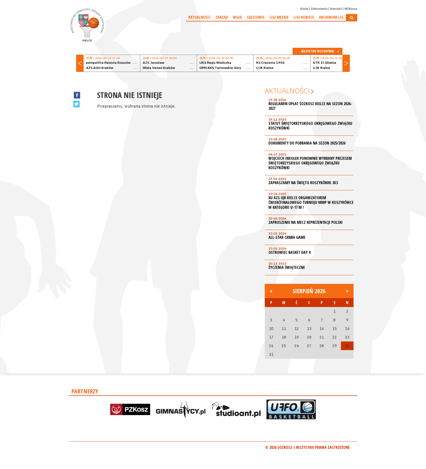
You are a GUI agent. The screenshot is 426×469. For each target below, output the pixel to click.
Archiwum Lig (331, 17)
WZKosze (350, 8)
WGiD (237, 17)
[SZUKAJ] (351, 17)
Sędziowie (256, 17)
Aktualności (199, 17)
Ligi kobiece (304, 17)
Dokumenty (319, 8)
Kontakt (336, 8)
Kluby (304, 8)
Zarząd (221, 17)
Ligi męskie (279, 17)
